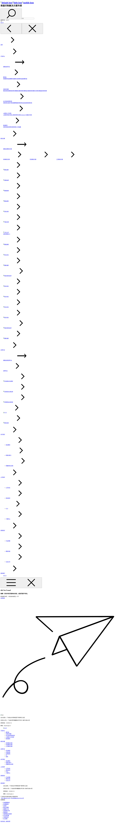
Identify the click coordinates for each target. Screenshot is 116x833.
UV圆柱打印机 (28, 114)
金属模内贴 (11, 78)
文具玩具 (8, 752)
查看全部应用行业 (7, 360)
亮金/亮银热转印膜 (29, 90)
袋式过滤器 (6, 807)
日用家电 (8, 753)
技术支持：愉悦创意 (5, 821)
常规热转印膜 (13, 90)
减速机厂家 (6, 809)
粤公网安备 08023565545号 (17, 798)
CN (3, 22)
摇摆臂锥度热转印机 (17, 102)
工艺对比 (8, 768)
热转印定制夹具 (12, 127)
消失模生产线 (6, 810)
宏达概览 (8, 760)
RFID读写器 (6, 815)
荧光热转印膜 (37, 90)
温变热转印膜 (43, 90)
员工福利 (5, 818)
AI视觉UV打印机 (7, 113)
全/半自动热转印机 (7, 101)
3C (6, 755)
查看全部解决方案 (7, 148)
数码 (7, 234)
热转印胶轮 (6, 127)
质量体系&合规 (9, 764)
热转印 (4, 234)
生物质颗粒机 (6, 802)
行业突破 (8, 777)
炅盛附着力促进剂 (7, 813)
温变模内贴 (24, 78)
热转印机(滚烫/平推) (8, 102)
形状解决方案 (33, 159)
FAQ (7, 771)
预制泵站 (5, 812)
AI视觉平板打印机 (7, 114)
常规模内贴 (6, 78)
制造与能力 (8, 762)
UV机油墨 (18, 127)
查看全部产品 (6, 66)
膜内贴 (4, 77)
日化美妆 (8, 750)
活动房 (4, 805)
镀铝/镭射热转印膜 (20, 90)
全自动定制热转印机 (27, 102)
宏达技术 (8, 770)
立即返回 (3, 598)
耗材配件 (5, 125)
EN (1, 22)
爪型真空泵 (6, 817)
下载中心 (8, 772)
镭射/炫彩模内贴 (18, 78)
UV (9, 234)
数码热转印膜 (6, 90)
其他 (7, 756)
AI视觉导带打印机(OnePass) (18, 114)
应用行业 (5, 370)
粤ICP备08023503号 (5, 798)
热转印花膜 (6, 89)
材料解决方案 (6, 159)
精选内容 (8, 778)
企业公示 (8, 780)
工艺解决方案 (59, 159)
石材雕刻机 (6, 804)
